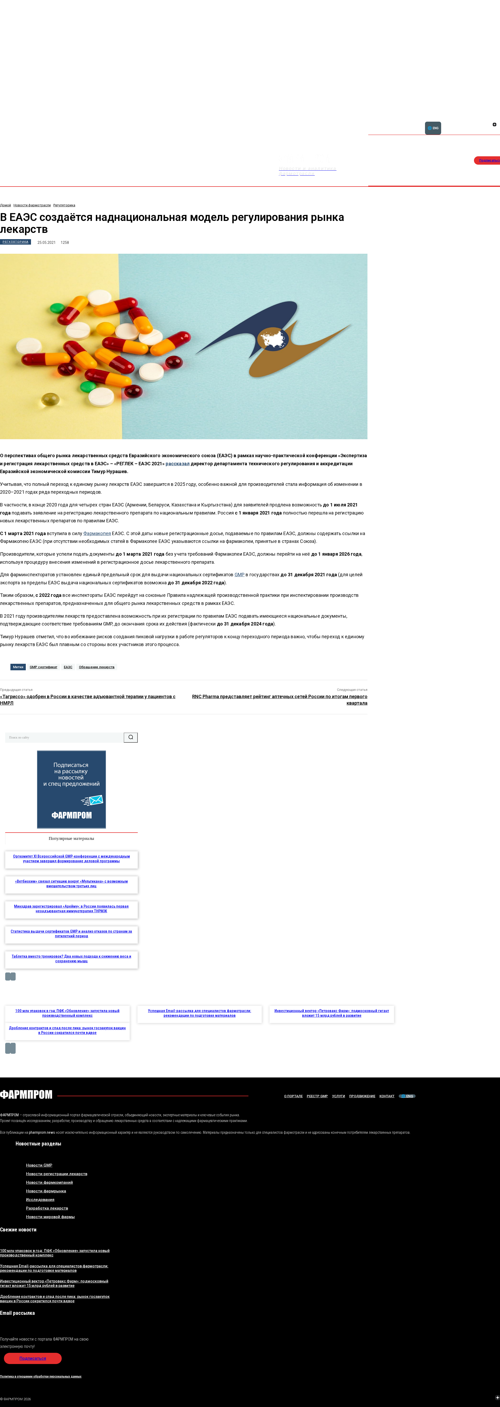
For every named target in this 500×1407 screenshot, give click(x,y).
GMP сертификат (43, 667)
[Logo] (26, 1094)
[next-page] (13, 976)
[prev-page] (7, 976)
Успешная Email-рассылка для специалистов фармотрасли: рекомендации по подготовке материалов (199, 1013)
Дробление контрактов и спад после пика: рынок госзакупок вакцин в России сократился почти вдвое (67, 1030)
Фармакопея (97, 533)
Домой (5, 205)
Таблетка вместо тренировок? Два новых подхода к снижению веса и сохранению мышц (71, 958)
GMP (240, 574)
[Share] (494, 119)
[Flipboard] (488, 119)
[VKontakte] (488, 125)
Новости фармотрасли (32, 205)
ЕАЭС (68, 667)
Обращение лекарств (97, 667)
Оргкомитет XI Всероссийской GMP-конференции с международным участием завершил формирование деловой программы (71, 858)
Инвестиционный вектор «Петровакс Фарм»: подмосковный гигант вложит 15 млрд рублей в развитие (331, 1013)
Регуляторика (64, 205)
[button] (469, 121)
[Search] (131, 737)
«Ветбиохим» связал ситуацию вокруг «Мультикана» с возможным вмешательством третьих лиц (71, 883)
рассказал (178, 463)
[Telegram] (473, 1398)
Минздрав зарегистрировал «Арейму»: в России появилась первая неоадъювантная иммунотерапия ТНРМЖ (71, 908)
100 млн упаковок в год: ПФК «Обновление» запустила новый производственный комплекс (67, 1013)
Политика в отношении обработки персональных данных (41, 1376)
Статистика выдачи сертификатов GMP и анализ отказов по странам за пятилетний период (71, 933)
